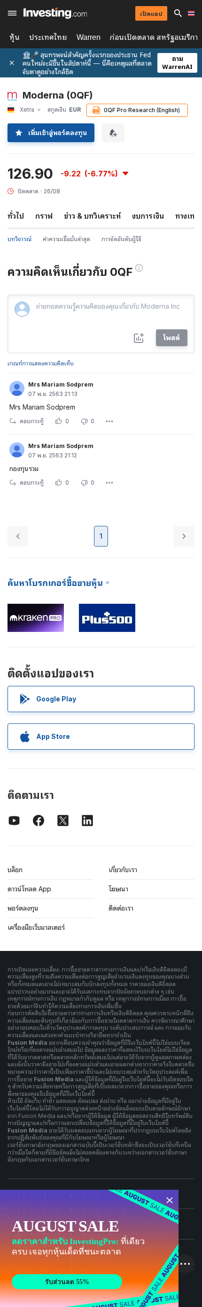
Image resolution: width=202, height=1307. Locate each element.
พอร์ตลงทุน (23, 908)
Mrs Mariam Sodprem (60, 384)
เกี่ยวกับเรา (123, 870)
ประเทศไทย (48, 37)
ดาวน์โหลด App (29, 889)
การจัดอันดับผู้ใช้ (121, 239)
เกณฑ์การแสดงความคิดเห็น (41, 363)
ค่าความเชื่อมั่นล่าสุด (66, 239)
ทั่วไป (16, 215)
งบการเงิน (148, 215)
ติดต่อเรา (121, 908)
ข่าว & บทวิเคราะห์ (92, 215)
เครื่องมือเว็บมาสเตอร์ (36, 927)
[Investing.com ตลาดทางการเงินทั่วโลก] (55, 13)
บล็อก (15, 870)
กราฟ (44, 215)
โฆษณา (118, 889)
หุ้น (14, 37)
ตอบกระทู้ (32, 421)
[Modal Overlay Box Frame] (89, 1248)
